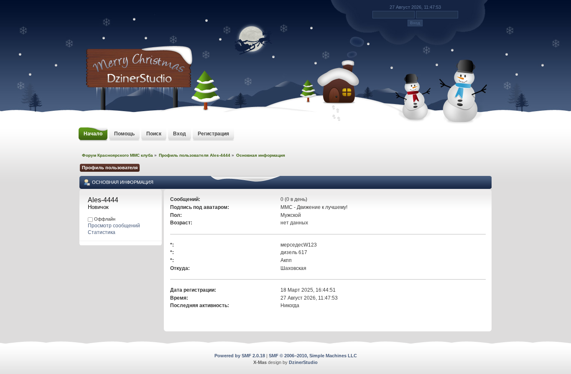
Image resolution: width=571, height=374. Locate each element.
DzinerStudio (303, 362)
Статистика (101, 232)
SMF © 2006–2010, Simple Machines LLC (313, 355)
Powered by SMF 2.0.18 (239, 355)
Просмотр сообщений (114, 226)
